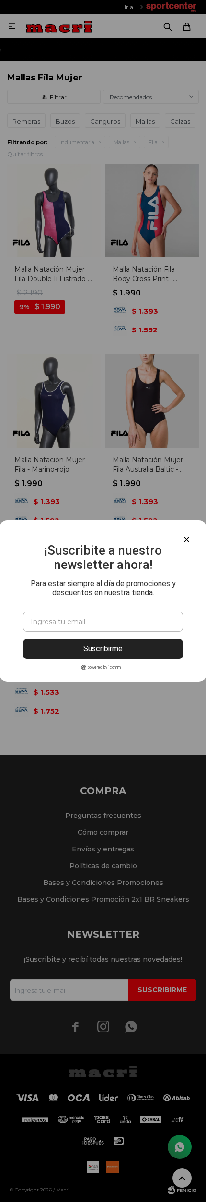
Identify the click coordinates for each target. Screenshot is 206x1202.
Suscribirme (103, 648)
